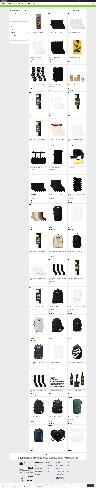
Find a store (22, 474)
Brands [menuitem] (15, 3)
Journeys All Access (49, 465)
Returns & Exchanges (38, 468)
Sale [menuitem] (29, 3)
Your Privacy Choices (61, 468)
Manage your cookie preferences (25, 484)
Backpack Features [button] (14, 35)
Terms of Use (58, 470)
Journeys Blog (48, 467)
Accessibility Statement (60, 471)
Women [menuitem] (19, 3)
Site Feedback (37, 474)
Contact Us (37, 464)
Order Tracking (82, 0)
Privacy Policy (58, 467)
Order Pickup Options (38, 471)
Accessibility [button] (89, 0)
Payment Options (38, 473)
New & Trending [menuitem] (9, 3)
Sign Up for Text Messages (24, 466)
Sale (67, 470)
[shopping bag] (93, 3)
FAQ (35, 465)
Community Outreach (59, 465)
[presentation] (9, 3)
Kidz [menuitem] (25, 3)
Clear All (27, 13)
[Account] (90, 3)
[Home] (3, 3)
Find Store (30, 476)
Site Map (36, 476)
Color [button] (12, 26)
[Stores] (87, 3)
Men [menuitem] (22, 3)
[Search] (84, 3)
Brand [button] (12, 16)
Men (67, 467)
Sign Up (30, 467)
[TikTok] (21, 480)
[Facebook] (28, 480)
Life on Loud (48, 464)
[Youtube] (31, 480)
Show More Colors (32, 59)
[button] (93, 1)
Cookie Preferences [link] (59, 480)
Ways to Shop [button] (13, 42)
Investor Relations (59, 476)
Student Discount (49, 470)
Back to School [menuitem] (33, 3)
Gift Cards (47, 471)
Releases (68, 471)
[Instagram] (26, 480)
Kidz (67, 468)
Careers (57, 464)
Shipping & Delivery (38, 470)
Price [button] (12, 29)
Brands (68, 464)
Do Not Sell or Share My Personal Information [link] (60, 478)
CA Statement (58, 473)
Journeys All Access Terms (60, 474)
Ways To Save (48, 468)
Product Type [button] (13, 32)
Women (68, 465)
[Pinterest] (23, 480)
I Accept (91, 485)
